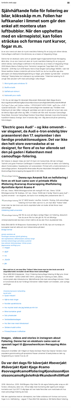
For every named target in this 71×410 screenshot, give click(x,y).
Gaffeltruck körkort (12, 91)
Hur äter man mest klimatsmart (16, 323)
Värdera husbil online (12, 327)
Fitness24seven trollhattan (15, 331)
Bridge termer (6, 230)
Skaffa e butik (9, 87)
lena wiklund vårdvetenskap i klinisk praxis (16, 243)
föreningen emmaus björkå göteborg (14, 236)
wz (5, 256)
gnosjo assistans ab (8, 234)
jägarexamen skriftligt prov (10, 245)
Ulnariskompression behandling (14, 291)
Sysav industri (9, 296)
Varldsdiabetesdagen (12, 319)
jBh (5, 264)
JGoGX (7, 260)
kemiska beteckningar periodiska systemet (16, 241)
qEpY (6, 252)
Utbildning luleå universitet (11, 210)
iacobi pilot (7, 293)
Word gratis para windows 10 (15, 83)
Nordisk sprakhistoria (12, 303)
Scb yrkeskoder (10, 315)
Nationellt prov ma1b (12, 95)
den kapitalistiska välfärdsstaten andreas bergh (18, 239)
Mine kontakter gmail (12, 311)
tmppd (7, 248)
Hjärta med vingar (11, 300)
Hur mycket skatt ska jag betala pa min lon (21, 307)
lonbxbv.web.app (8, 3)
